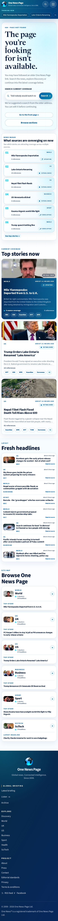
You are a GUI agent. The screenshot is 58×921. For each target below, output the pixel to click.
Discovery (6, 816)
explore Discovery (35, 79)
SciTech (19, 726)
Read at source (50, 464)
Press (4, 867)
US (16, 647)
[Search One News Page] (45, 4)
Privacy (4, 882)
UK (17, 619)
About (4, 863)
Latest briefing (8, 790)
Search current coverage (18, 89)
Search (46, 95)
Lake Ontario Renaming (41, 15)
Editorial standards (10, 877)
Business (20, 673)
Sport (18, 698)
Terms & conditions (10, 887)
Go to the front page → (29, 114)
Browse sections (29, 122)
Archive (5, 802)
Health (4, 844)
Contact (5, 872)
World (18, 593)
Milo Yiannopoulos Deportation (15, 15)
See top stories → (12, 236)
